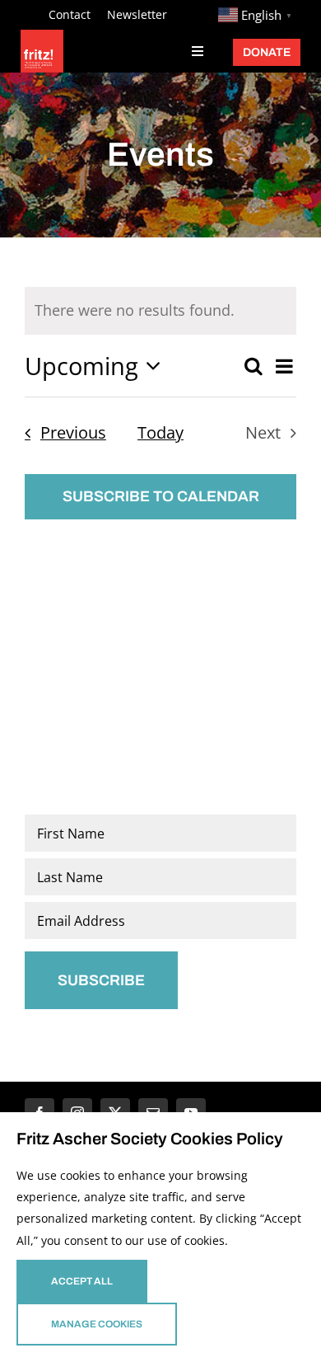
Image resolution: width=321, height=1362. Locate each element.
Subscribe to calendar (161, 496)
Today (160, 432)
